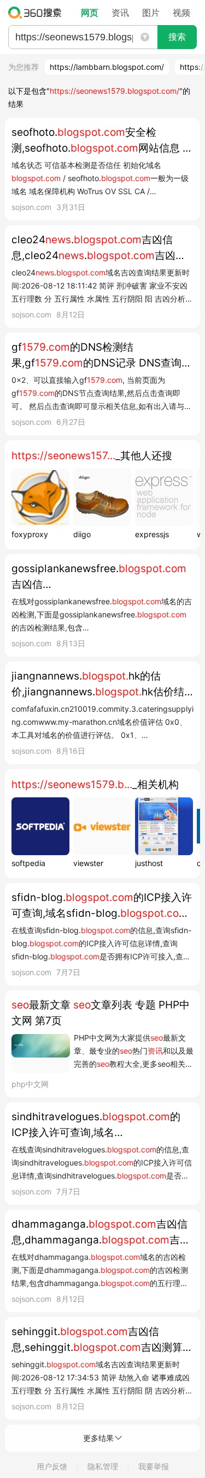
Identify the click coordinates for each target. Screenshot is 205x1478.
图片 (151, 12)
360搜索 (37, 12)
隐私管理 (102, 1466)
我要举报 (153, 1466)
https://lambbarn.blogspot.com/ (107, 66)
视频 (181, 12)
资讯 (120, 12)
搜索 (177, 36)
